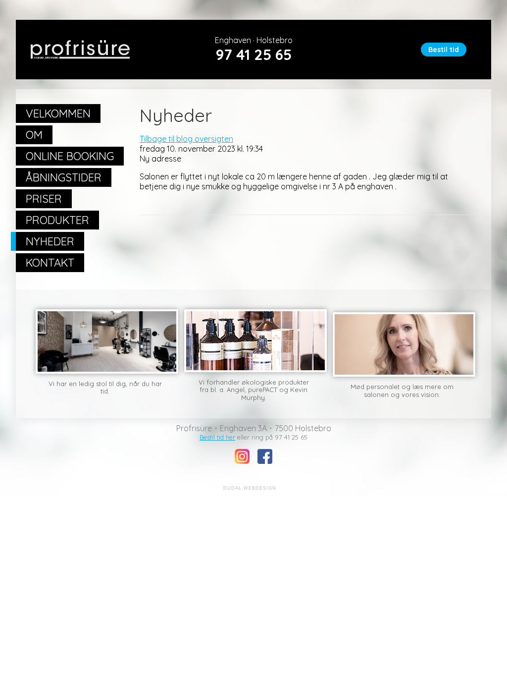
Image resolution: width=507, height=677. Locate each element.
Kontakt (50, 263)
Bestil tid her (217, 437)
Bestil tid (443, 49)
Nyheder (50, 241)
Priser (44, 199)
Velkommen (58, 113)
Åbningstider (63, 177)
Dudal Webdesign (249, 488)
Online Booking (70, 156)
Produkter (57, 220)
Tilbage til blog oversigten (186, 139)
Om (34, 135)
